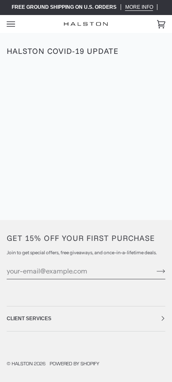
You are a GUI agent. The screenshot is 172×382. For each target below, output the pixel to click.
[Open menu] (19, 24)
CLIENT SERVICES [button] (29, 318)
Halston (22, 363)
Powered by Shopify (74, 363)
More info (139, 7)
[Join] (154, 271)
